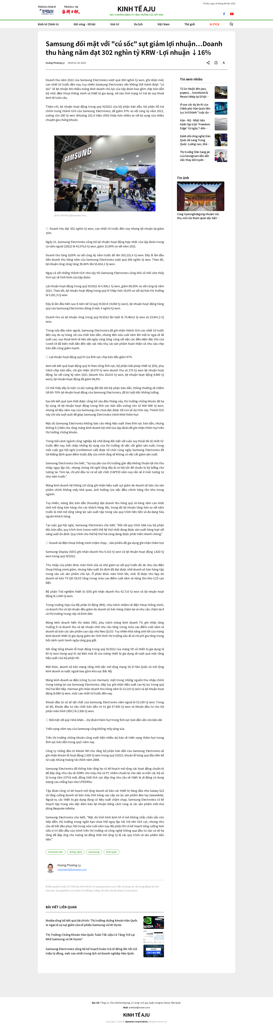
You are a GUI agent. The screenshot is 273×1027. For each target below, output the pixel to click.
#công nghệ (76, 851)
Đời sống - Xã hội (84, 24)
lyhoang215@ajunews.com (72, 869)
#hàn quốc (111, 851)
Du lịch (138, 24)
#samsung (94, 851)
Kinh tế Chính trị (48, 24)
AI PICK (214, 24)
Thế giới (189, 24)
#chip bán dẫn (55, 851)
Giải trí (114, 24)
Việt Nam (164, 24)
